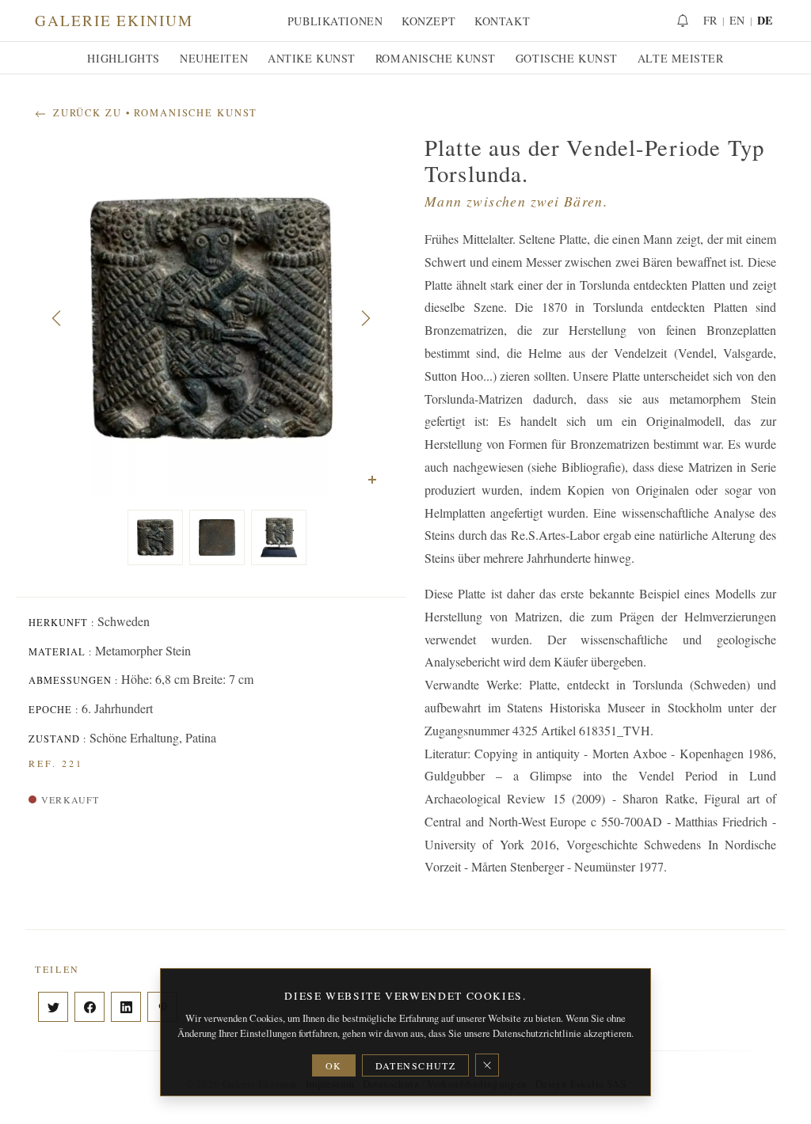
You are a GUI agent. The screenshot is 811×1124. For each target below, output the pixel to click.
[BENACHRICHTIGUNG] (683, 20)
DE (765, 20)
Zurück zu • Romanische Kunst (153, 113)
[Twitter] (53, 1007)
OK (334, 1065)
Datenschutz (415, 1065)
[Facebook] (89, 1007)
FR (710, 20)
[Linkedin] (126, 1007)
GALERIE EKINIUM (114, 20)
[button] (56, 318)
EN (737, 20)
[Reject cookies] (487, 1065)
